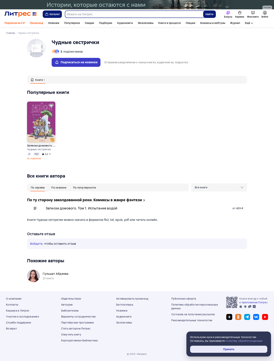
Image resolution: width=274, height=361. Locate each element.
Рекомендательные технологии (191, 320)
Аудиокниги (125, 23)
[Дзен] (229, 317)
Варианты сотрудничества (78, 316)
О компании (13, 298)
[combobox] (134, 14)
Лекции (190, 23)
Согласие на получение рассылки (193, 314)
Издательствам (71, 298)
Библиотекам (70, 310)
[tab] (37, 79)
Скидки (89, 23)
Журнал (235, 23)
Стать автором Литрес (76, 328)
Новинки (53, 23)
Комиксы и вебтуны (212, 23)
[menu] (219, 187)
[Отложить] (51, 105)
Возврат (11, 328)
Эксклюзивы (145, 23)
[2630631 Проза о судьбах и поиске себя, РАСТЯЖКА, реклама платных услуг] (137, 4)
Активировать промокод (132, 298)
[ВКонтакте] (256, 317)
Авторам (67, 304)
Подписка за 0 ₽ (14, 23)
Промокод (36, 23)
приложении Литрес (255, 302)
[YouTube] (265, 317)
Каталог (55, 14)
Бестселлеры (124, 304)
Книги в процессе (169, 23)
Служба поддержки (18, 322)
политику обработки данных (243, 341)
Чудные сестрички (39, 149)
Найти (209, 14)
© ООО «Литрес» (137, 354)
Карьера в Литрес (17, 310)
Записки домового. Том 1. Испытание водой (41, 145)
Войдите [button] (36, 244)
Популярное (72, 23)
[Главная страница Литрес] (20, 14)
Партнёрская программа (77, 322)
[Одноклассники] (238, 317)
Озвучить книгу (71, 334)
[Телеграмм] (247, 317)
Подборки (105, 23)
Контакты (12, 304)
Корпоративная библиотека (79, 340)
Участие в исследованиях (22, 316)
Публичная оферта (183, 298)
